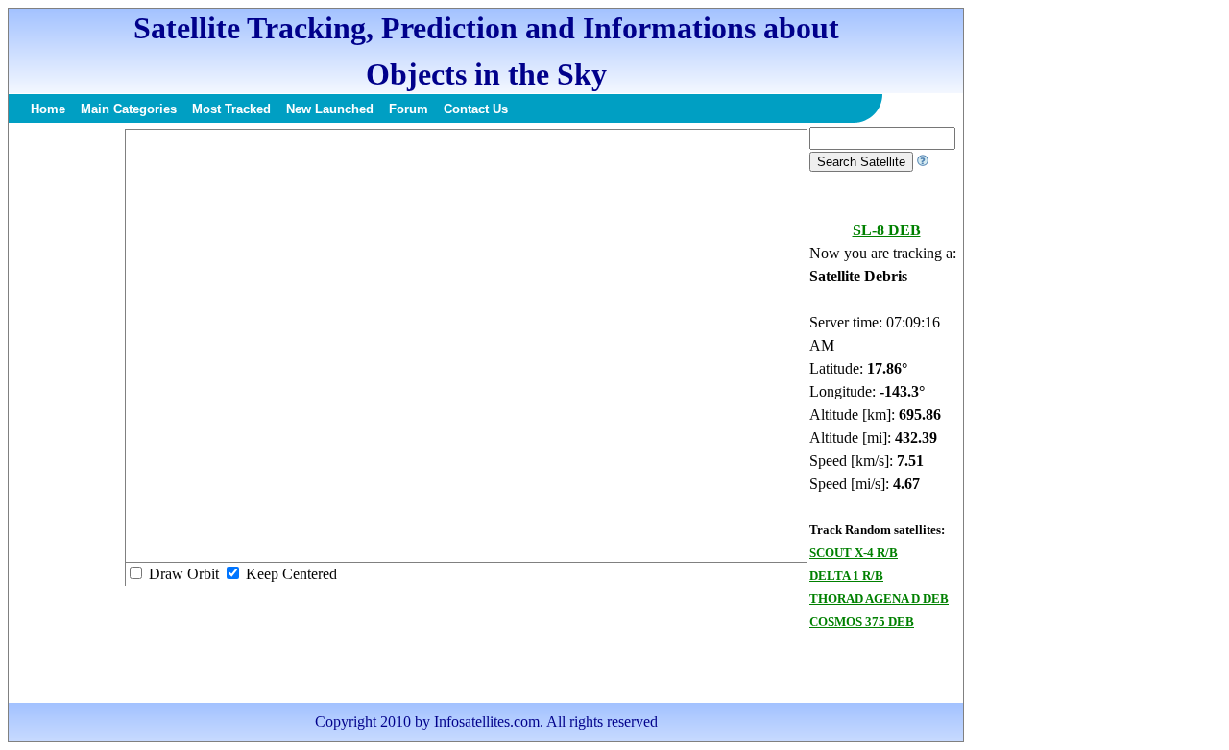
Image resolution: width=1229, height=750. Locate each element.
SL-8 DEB (887, 230)
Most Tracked (231, 109)
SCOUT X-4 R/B (853, 552)
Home (48, 109)
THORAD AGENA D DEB (879, 599)
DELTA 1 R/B (846, 576)
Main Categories (129, 109)
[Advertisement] (66, 415)
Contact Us (476, 109)
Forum (408, 109)
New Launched (330, 109)
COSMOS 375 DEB (861, 622)
